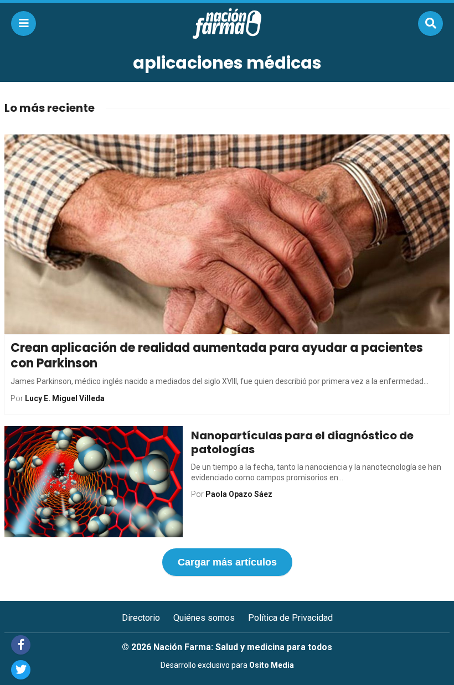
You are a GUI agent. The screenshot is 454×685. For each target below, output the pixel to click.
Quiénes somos (204, 618)
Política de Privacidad (290, 618)
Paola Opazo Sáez (238, 494)
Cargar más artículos (227, 562)
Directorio (141, 618)
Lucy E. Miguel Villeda (65, 398)
